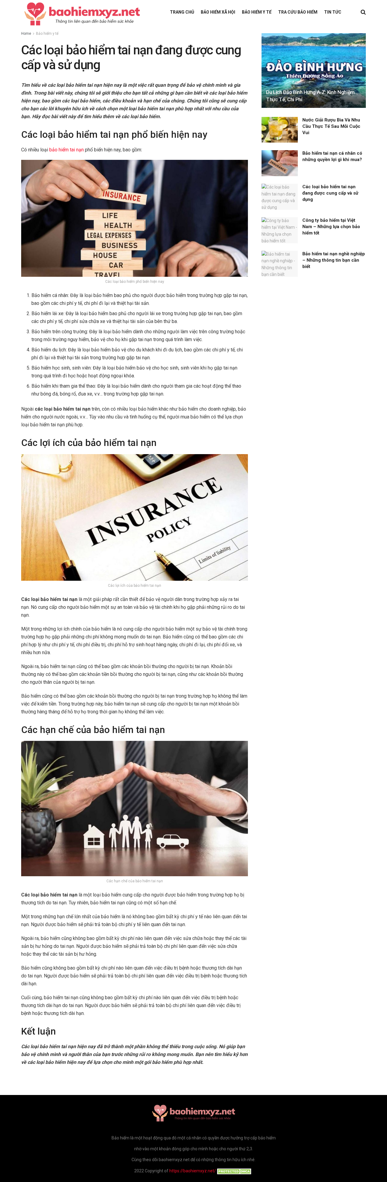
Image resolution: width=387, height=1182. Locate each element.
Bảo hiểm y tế (257, 12)
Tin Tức (332, 12)
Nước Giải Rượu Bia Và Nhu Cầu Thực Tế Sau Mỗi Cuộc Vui (331, 126)
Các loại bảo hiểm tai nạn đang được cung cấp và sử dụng (330, 193)
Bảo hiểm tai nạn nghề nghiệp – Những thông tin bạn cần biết (333, 260)
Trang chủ (182, 12)
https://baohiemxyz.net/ (192, 1170)
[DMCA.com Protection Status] (234, 1170)
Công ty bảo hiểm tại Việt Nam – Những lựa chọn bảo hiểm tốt (331, 227)
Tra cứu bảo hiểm (297, 12)
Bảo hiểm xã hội (218, 12)
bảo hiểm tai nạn (66, 150)
